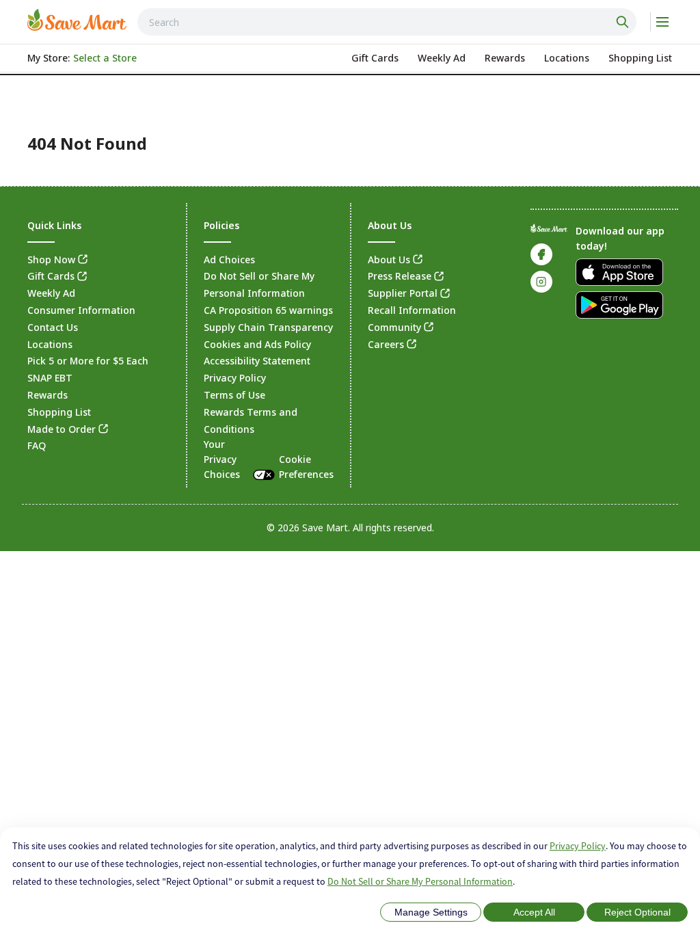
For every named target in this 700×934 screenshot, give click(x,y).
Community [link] (394, 327)
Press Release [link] (399, 275)
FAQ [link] (36, 445)
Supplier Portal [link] (403, 292)
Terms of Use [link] (234, 394)
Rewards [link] (47, 394)
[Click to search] (624, 21)
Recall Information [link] (412, 310)
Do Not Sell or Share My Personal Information (420, 881)
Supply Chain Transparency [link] (268, 327)
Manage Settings (431, 912)
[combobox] (386, 22)
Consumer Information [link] (81, 310)
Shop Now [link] (51, 259)
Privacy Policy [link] (235, 377)
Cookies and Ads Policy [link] (257, 344)
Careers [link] (386, 344)
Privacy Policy (578, 846)
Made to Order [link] (61, 429)
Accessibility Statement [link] (257, 360)
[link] (76, 20)
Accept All (534, 912)
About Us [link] (389, 259)
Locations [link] (49, 344)
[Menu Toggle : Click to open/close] (661, 21)
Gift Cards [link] (51, 275)
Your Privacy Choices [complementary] (269, 459)
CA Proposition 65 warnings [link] (268, 310)
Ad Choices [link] (229, 259)
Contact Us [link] (52, 327)
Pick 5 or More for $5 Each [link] (87, 360)
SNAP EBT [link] (49, 377)
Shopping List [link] (59, 411)
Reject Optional (637, 912)
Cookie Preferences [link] (306, 467)
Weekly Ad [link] (51, 292)
